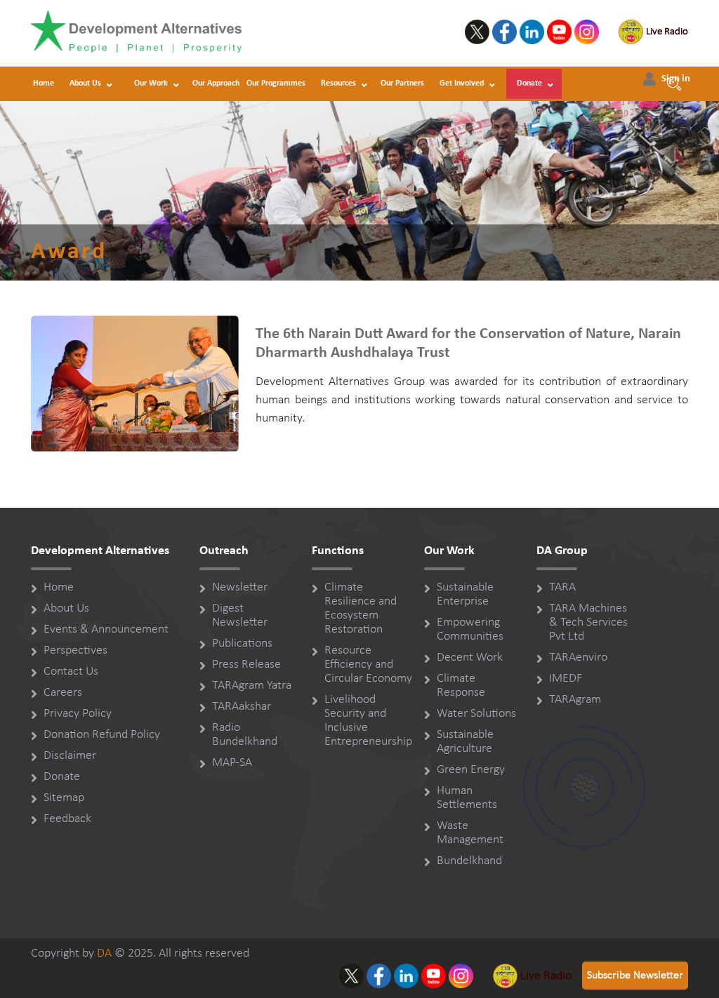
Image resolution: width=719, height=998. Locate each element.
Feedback (67, 818)
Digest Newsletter (240, 615)
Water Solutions (476, 713)
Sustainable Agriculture (465, 741)
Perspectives (75, 650)
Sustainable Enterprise (465, 594)
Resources (338, 83)
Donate (529, 83)
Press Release (246, 664)
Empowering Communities (470, 629)
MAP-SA (232, 762)
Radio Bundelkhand (244, 734)
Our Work (151, 83)
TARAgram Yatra (251, 685)
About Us (85, 83)
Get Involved (462, 83)
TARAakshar (241, 706)
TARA (562, 587)
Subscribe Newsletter (635, 975)
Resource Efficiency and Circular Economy (368, 664)
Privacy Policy (78, 713)
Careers (63, 692)
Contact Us (71, 671)
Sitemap (64, 797)
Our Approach (215, 83)
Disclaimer (70, 755)
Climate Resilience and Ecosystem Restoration (360, 608)
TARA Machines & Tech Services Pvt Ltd (588, 622)
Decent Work (470, 657)
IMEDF (565, 678)
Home (43, 83)
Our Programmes (275, 83)
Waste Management (470, 833)
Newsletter (240, 587)
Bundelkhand (469, 861)
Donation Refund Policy (102, 734)
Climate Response (461, 685)
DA (104, 953)
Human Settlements (467, 797)
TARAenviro (578, 657)
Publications (242, 643)
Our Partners (402, 83)
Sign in (675, 79)
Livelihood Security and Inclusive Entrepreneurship (368, 720)
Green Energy (471, 769)
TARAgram (575, 699)
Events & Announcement (106, 629)
